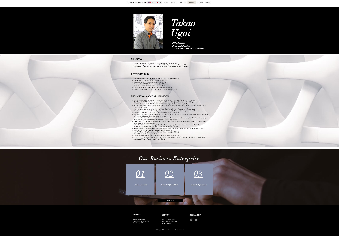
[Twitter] (196, 220)
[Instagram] (192, 220)
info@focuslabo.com (171, 221)
